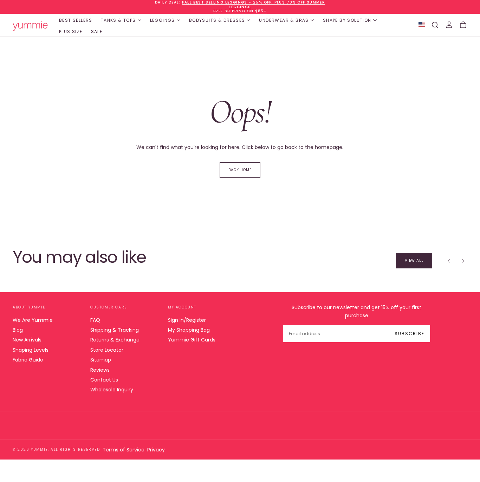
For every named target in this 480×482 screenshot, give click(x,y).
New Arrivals (27, 339)
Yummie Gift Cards (191, 339)
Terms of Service (123, 449)
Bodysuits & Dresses (217, 20)
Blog (18, 329)
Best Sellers (75, 20)
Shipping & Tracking (114, 329)
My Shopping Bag (189, 329)
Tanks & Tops (118, 20)
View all (414, 260)
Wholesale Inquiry (111, 389)
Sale (97, 31)
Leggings (162, 20)
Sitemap (100, 359)
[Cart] (463, 25)
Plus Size (71, 31)
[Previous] (449, 260)
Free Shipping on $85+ (240, 11)
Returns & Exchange (115, 339)
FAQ (95, 320)
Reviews (100, 369)
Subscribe (409, 334)
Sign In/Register (187, 320)
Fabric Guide (28, 359)
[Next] (463, 260)
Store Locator (106, 349)
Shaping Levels (30, 349)
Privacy (156, 449)
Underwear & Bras (284, 20)
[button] (435, 25)
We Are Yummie (33, 320)
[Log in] (449, 25)
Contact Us (104, 379)
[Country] (422, 25)
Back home (240, 169)
